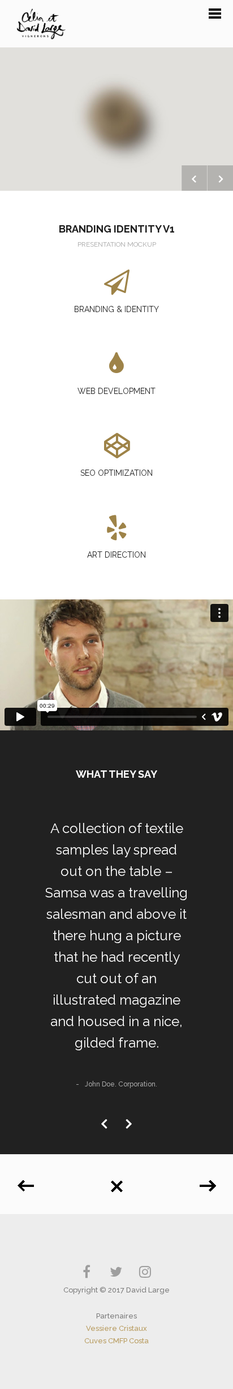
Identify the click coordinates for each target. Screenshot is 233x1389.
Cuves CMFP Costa (116, 1341)
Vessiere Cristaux (116, 1328)
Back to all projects (116, 1182)
